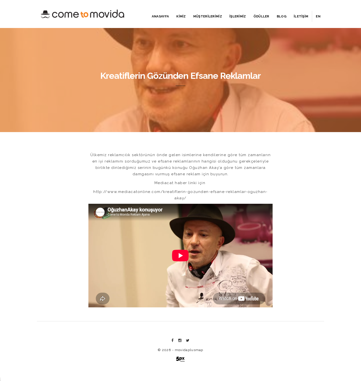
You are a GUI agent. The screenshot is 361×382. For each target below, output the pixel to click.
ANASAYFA (160, 16)
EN (318, 16)
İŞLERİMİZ (237, 16)
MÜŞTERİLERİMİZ (207, 16)
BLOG (281, 16)
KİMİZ (181, 16)
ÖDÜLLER (261, 16)
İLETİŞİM (301, 16)
